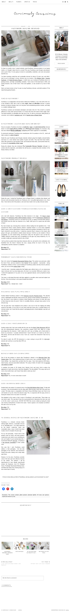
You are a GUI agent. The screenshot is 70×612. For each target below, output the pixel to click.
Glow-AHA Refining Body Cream (35, 387)
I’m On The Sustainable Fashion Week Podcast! (11, 563)
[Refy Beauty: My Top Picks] (44, 546)
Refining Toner (28, 261)
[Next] (66, 190)
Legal (20, 610)
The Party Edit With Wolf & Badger (40, 562)
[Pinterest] (65, 2)
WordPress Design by (60, 610)
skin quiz (15, 440)
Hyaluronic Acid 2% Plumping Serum (33, 295)
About (4, 2)
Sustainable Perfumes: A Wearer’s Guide (7, 553)
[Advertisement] (25, 520)
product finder (17, 266)
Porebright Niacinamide (18, 261)
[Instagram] (63, 2)
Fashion (19, 2)
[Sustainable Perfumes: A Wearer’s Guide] (7, 546)
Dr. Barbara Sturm (40, 78)
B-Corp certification (16, 130)
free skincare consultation (9, 442)
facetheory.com (18, 115)
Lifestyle (27, 2)
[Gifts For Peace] (19, 546)
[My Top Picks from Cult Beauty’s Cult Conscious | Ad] (31, 546)
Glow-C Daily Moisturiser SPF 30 (41, 327)
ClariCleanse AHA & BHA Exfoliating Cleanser (19, 217)
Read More (61, 63)
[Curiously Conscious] (35, 10)
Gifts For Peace (19, 551)
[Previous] (56, 190)
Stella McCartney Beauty (15, 80)
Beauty (11, 2)
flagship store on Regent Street (34, 115)
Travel (35, 2)
